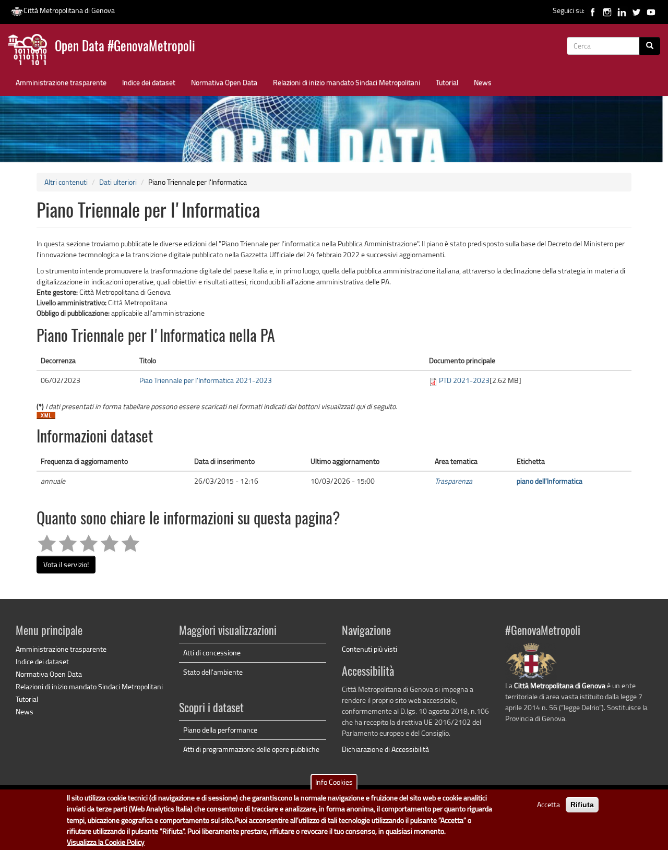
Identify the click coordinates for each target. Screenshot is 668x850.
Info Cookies (334, 782)
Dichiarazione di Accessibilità (385, 749)
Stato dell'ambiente (213, 672)
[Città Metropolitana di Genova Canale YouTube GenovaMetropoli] (651, 10)
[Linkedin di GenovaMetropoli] (621, 10)
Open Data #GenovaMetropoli (125, 47)
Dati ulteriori (118, 182)
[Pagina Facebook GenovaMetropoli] (592, 10)
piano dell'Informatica (549, 481)
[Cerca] (649, 46)
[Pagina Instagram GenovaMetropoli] (607, 10)
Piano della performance (220, 730)
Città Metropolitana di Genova (69, 10)
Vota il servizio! (66, 564)
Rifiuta (582, 804)
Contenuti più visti (369, 649)
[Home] (31, 52)
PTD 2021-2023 (464, 380)
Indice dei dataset (148, 82)
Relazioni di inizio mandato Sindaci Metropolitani (346, 82)
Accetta (548, 804)
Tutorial (447, 82)
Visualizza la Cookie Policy (106, 842)
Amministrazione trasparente (61, 82)
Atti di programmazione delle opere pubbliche (251, 749)
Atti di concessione (212, 652)
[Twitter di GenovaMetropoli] (636, 10)
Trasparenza (453, 481)
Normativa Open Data (224, 82)
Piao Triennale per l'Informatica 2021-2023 (205, 380)
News (483, 82)
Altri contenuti (66, 182)
